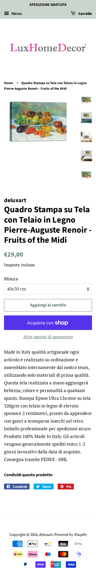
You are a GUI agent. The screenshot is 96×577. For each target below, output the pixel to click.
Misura (11, 279)
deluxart (46, 534)
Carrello (85, 13)
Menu (16, 13)
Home (8, 83)
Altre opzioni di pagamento (48, 336)
